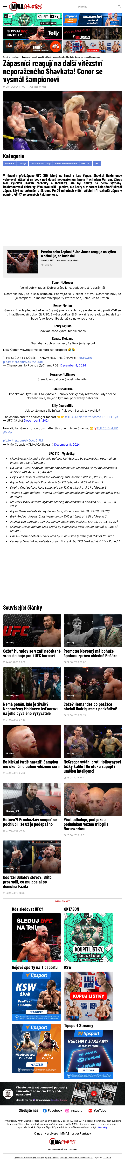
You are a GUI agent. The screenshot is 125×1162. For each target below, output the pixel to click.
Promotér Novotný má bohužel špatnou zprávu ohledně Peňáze (90, 653)
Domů (5, 57)
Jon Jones (61, 261)
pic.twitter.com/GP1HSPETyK (98, 417)
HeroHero (51, 1133)
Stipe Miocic (73, 261)
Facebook (55, 1110)
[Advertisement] (62, 221)
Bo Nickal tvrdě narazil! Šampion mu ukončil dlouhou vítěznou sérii (31, 764)
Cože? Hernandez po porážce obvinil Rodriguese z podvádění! (90, 707)
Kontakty (102, 1127)
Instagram (77, 1110)
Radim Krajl (40, 87)
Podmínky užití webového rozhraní (29, 1158)
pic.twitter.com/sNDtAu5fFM (23, 440)
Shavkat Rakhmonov (66, 164)
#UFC (114, 428)
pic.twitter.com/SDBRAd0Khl (23, 362)
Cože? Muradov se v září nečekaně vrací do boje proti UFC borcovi (32, 653)
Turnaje (22, 164)
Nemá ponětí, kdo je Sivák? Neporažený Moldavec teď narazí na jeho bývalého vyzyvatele (30, 709)
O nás (38, 1133)
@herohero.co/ (51, 1100)
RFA (17, 696)
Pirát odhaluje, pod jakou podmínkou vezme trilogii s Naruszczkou (86, 825)
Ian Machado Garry (41, 164)
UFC (97, 164)
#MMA (7, 432)
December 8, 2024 (73, 365)
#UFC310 (85, 358)
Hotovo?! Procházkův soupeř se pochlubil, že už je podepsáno (30, 822)
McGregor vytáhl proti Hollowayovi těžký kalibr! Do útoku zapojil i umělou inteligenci (92, 767)
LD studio (107, 1158)
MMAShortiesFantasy (75, 1133)
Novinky (15, 57)
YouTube (100, 1110)
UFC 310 (85, 164)
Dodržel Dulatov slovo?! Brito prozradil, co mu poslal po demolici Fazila (27, 882)
